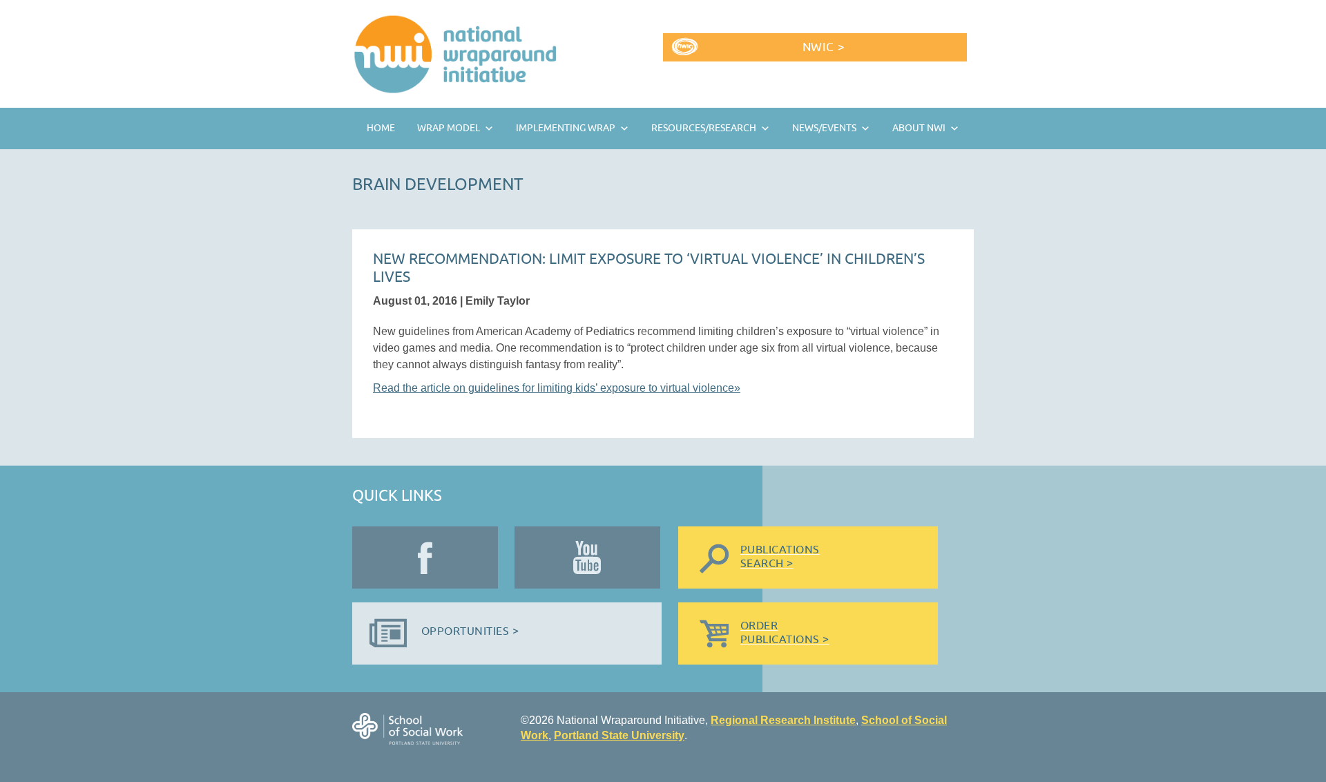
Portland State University (619, 735)
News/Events (824, 128)
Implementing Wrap (565, 128)
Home (381, 128)
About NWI (918, 128)
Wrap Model (448, 128)
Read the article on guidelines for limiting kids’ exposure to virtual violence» (556, 388)
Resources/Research (703, 128)
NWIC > (824, 47)
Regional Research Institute (783, 720)
